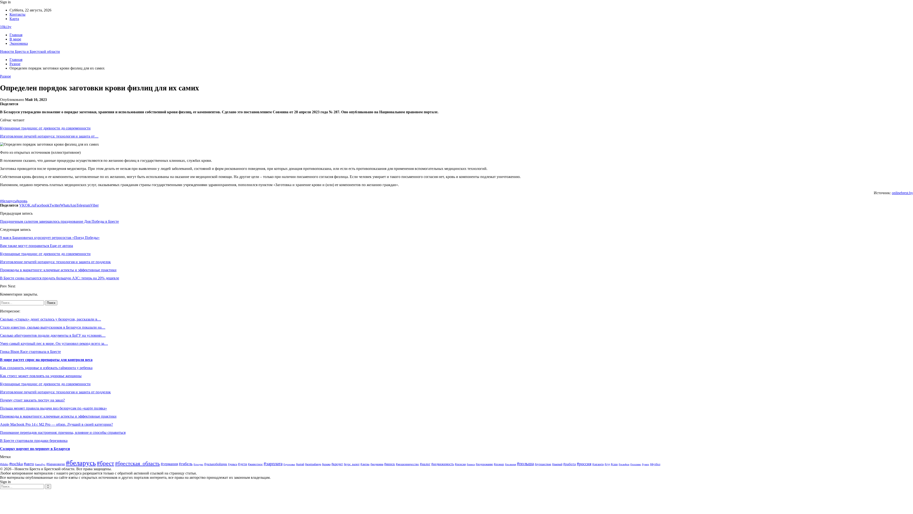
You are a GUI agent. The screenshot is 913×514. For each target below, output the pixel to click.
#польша (525, 463)
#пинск (471, 464)
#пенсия (460, 464)
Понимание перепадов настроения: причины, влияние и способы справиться (63, 432)
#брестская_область (137, 463)
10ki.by (5, 27)
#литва (364, 464)
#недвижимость (442, 464)
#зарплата (273, 463)
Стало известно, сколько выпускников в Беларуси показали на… (52, 327)
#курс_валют (351, 464)
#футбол (655, 464)
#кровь (21, 201)
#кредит (337, 464)
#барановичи (55, 464)
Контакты (17, 14)
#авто (29, 463)
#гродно (198, 464)
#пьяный (557, 464)
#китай (300, 464)
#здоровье (289, 464)
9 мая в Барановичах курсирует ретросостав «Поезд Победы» (50, 238)
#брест (105, 463)
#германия (169, 464)
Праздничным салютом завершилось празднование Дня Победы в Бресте (59, 221)
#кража (326, 464)
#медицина (376, 464)
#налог (425, 464)
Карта (14, 19)
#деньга (232, 464)
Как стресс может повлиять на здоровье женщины (41, 376)
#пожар (499, 464)
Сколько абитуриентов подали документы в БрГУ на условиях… (53, 335)
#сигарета (598, 464)
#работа (569, 464)
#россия (584, 463)
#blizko (4, 464)
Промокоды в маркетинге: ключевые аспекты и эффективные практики (58, 416)
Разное (5, 76)
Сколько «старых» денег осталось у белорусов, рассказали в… (50, 319)
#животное (255, 464)
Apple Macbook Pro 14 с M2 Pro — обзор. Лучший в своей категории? (56, 424)
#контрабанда (313, 464)
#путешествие (543, 464)
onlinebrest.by (902, 193)
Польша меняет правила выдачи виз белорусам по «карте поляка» (53, 408)
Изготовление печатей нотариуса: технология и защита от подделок (55, 392)
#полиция (510, 464)
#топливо (635, 464)
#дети (242, 464)
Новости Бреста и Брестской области (30, 51)
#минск (389, 464)
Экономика (19, 43)
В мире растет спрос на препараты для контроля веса (46, 360)
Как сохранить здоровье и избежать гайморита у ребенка (46, 368)
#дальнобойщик (215, 464)
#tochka (16, 463)
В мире (15, 39)
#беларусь (8, 201)
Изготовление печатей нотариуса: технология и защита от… (49, 136)
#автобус (40, 464)
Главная (16, 35)
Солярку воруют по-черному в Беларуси (35, 449)
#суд (607, 464)
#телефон (624, 464)
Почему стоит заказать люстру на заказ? (32, 400)
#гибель (186, 464)
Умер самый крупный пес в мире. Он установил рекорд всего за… (54, 343)
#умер (645, 464)
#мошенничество (407, 464)
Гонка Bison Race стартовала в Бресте (30, 352)
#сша (614, 464)
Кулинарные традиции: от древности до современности (45, 128)
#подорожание (484, 464)
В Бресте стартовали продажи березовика (34, 441)
